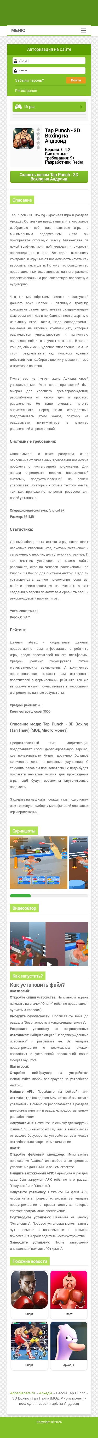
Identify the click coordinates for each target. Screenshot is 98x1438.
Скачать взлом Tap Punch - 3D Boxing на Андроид (49, 176)
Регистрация (26, 90)
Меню (18, 30)
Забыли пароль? (29, 80)
